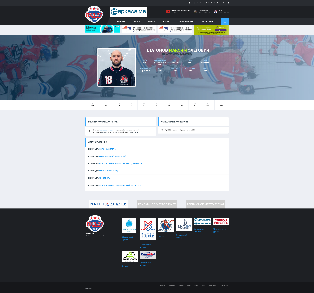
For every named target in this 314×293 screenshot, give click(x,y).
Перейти (174, 12)
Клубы (166, 21)
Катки (196, 285)
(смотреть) (110, 149)
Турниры (121, 21)
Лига (135, 21)
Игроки (151, 21)
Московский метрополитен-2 (114, 163)
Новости (172, 285)
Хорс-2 (102, 171)
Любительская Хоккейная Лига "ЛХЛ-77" (98, 286)
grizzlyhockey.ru (204, 12)
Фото (203, 285)
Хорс (101, 149)
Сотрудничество (185, 21)
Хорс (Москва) (106, 156)
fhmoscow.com (224, 12)
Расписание (207, 21)
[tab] (157, 149)
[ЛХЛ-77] (211, 30)
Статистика (212, 285)
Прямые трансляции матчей (180, 10)
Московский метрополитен (108, 130)
